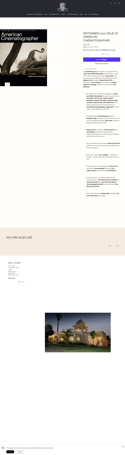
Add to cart (105, 54)
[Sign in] (115, 3)
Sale (86, 14)
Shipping (85, 47)
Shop (81, 14)
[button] (111, 3)
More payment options (101, 63)
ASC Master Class (54, 14)
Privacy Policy (49, 448)
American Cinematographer (34, 14)
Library (63, 14)
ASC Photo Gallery (72, 14)
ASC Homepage (93, 14)
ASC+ (45, 14)
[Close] (123, 446)
